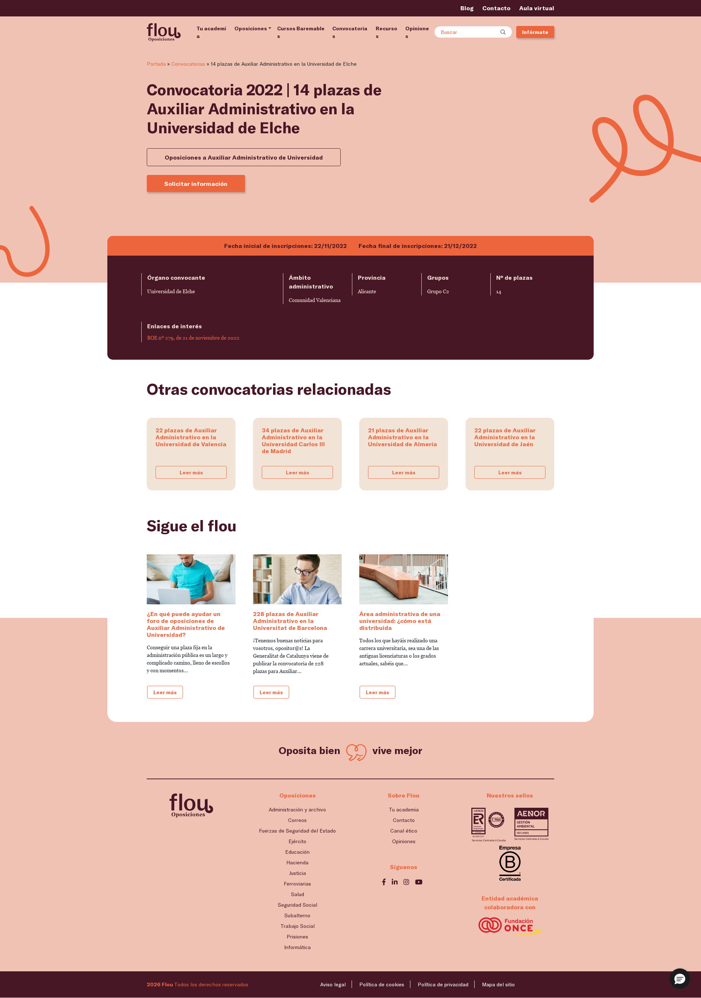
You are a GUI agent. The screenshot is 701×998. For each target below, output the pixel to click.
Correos (297, 820)
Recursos (386, 32)
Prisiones (297, 936)
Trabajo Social (297, 926)
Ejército (297, 841)
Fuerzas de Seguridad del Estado (297, 830)
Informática (297, 947)
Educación (297, 852)
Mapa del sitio (498, 984)
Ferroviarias (297, 883)
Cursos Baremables (301, 32)
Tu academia (211, 32)
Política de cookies (381, 984)
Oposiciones (250, 28)
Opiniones (417, 32)
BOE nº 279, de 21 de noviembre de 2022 (193, 338)
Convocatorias (349, 32)
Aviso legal (333, 984)
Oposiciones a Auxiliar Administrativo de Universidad (244, 157)
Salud (297, 894)
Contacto (496, 7)
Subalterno (297, 915)
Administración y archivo (297, 809)
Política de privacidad (443, 984)
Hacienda (297, 862)
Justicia (297, 873)
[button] (680, 978)
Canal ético (403, 830)
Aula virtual (536, 7)
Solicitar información (195, 183)
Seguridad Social (297, 905)
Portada (156, 64)
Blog (467, 7)
